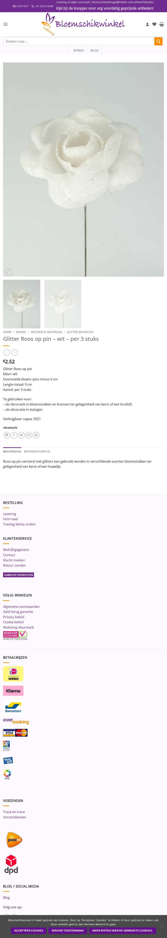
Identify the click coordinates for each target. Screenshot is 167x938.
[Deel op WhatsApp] (6, 435)
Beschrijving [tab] (12, 451)
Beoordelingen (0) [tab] (37, 451)
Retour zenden (14, 565)
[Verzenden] (158, 41)
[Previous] (11, 169)
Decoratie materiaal (47, 332)
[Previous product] (14, 352)
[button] (5, 24)
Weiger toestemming (68, 930)
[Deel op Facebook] (14, 435)
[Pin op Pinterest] (36, 435)
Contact (9, 555)
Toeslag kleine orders (19, 524)
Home (7, 332)
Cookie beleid (13, 622)
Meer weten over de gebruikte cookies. (122, 930)
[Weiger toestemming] (161, 927)
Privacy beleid (13, 617)
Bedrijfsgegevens (16, 549)
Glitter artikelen (80, 332)
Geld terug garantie (18, 611)
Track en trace (14, 812)
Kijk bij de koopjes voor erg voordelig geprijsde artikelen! (105, 8)
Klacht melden (14, 560)
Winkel (21, 332)
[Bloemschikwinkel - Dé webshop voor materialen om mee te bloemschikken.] (83, 24)
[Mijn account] (147, 24)
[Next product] (6, 352)
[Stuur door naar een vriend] (28, 435)
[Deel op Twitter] (21, 435)
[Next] (155, 169)
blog (94, 50)
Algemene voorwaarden (21, 606)
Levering (9, 514)
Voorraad (10, 519)
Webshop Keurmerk (18, 627)
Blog (6, 897)
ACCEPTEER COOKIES (28, 930)
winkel (77, 50)
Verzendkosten (14, 817)
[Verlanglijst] (154, 24)
